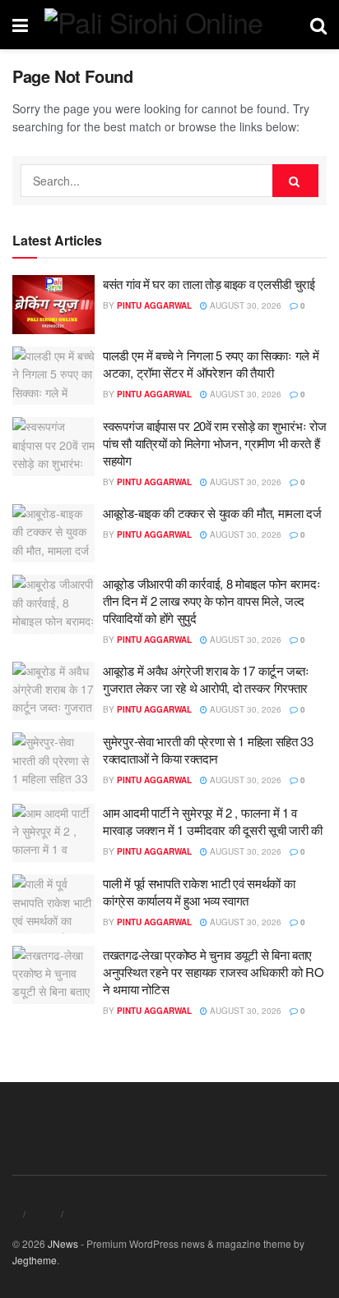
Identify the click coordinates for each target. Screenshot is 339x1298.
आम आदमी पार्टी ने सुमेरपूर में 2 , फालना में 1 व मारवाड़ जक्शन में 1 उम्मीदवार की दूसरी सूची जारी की (213, 821)
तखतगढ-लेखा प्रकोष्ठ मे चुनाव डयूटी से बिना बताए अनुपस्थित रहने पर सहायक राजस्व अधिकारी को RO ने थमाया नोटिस (213, 972)
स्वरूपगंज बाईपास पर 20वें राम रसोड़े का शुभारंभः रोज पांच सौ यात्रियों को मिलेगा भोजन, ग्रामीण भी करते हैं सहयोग (215, 443)
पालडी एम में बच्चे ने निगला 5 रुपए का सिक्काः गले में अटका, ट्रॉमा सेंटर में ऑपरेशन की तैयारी (211, 363)
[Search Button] (295, 180)
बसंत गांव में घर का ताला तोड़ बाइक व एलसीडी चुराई (209, 283)
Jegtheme (34, 1260)
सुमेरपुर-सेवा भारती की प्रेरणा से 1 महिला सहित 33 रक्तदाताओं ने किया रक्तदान (208, 749)
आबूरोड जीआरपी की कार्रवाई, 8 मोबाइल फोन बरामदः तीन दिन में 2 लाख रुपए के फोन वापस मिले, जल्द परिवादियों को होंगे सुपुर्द (211, 600)
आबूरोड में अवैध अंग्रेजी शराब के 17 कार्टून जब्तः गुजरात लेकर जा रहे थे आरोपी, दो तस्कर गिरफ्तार (206, 679)
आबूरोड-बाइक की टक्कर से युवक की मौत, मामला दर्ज (212, 512)
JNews (63, 1243)
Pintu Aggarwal (154, 305)
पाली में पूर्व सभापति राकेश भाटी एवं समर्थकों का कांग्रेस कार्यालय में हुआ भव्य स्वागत (199, 891)
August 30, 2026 (244, 305)
